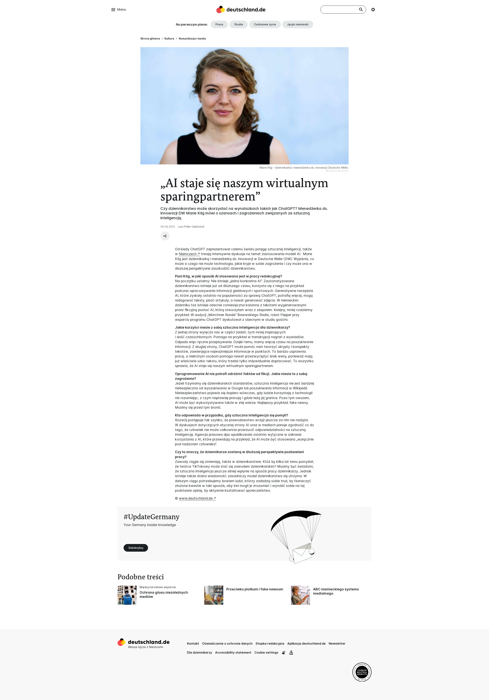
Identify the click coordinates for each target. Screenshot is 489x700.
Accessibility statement (233, 652)
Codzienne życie (265, 24)
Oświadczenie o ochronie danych (227, 643)
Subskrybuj (135, 547)
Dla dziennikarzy (199, 652)
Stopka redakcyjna (270, 643)
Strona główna (150, 38)
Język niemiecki (297, 24)
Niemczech (188, 254)
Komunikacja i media (192, 38)
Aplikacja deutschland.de (306, 643)
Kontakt (193, 643)
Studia (238, 24)
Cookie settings (266, 652)
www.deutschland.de (196, 498)
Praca (219, 24)
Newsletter (337, 643)
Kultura (169, 38)
